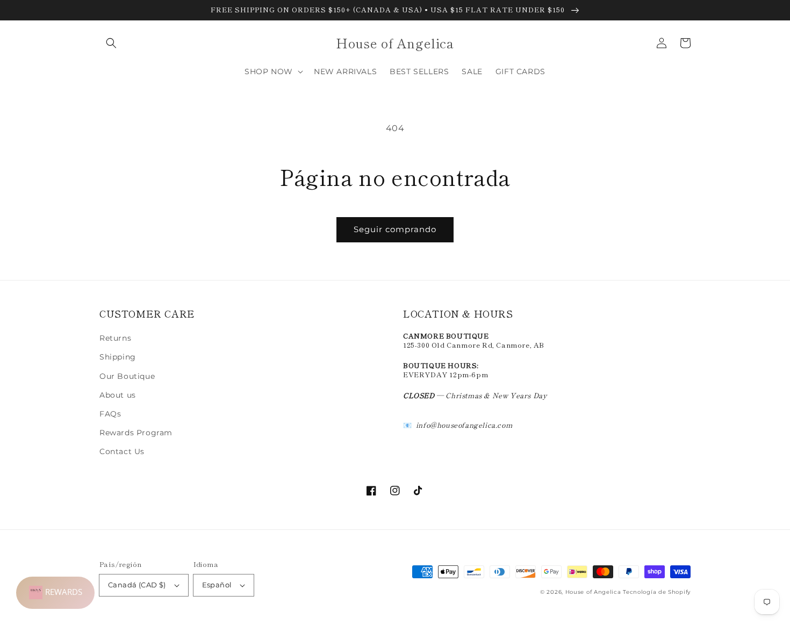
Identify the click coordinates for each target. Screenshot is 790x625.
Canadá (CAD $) (137, 584)
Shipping (117, 357)
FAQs (110, 414)
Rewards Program (136, 432)
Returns (115, 338)
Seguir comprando (395, 229)
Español (217, 584)
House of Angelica (593, 591)
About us (117, 395)
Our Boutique (127, 376)
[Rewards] (55, 593)
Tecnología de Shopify (657, 591)
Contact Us (122, 451)
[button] (111, 43)
